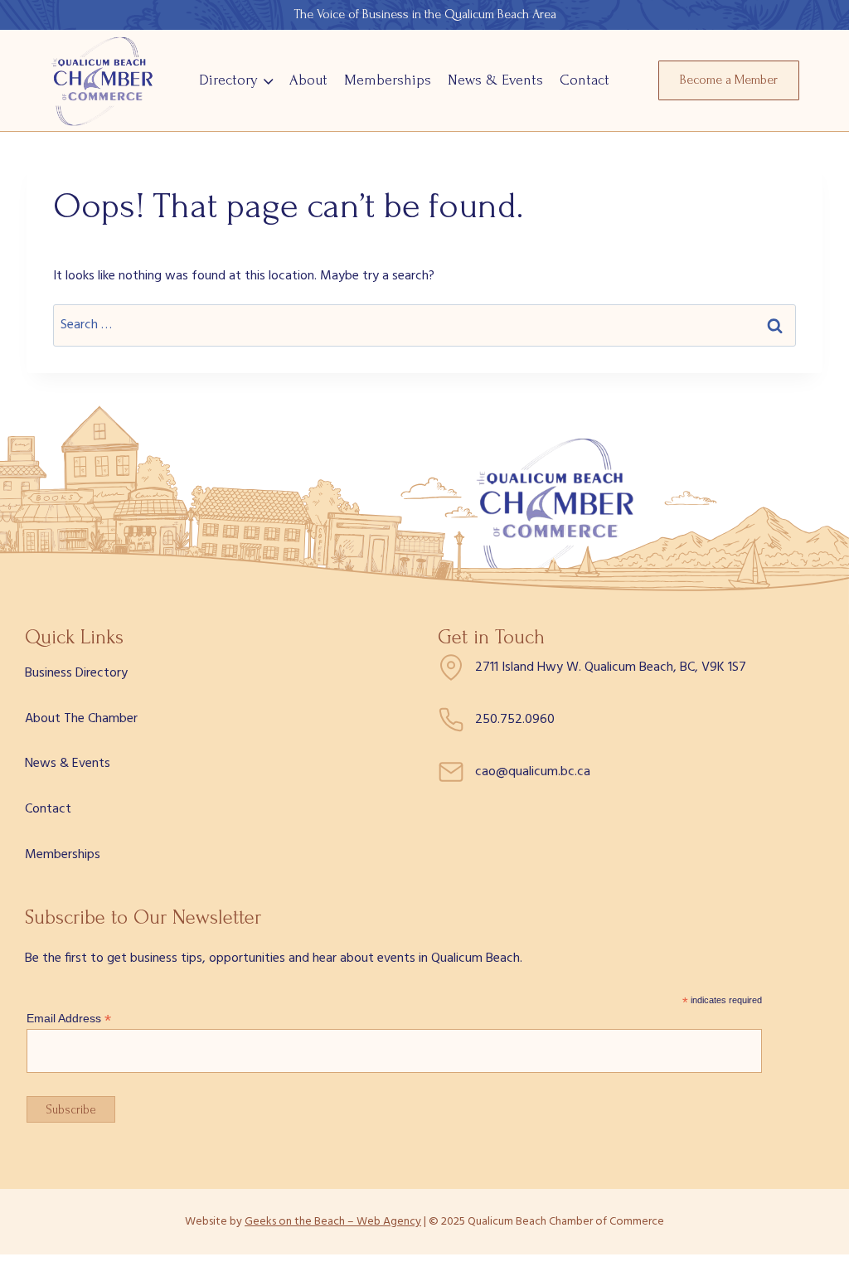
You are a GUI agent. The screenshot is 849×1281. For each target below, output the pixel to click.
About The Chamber (81, 719)
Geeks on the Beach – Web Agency (333, 1221)
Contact (584, 80)
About (308, 80)
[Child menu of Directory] (236, 80)
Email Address (69, 1018)
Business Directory (76, 673)
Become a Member (729, 79)
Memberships (387, 80)
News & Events (495, 80)
